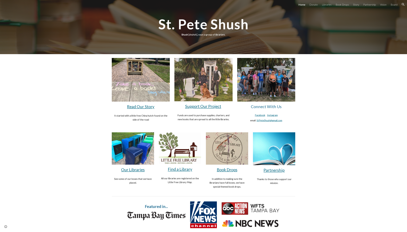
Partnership (274, 170)
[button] (403, 4)
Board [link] (394, 4)
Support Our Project (203, 106)
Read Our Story (140, 106)
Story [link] (356, 4)
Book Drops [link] (342, 4)
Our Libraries (133, 169)
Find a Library (180, 169)
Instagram (272, 115)
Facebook (260, 115)
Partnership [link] (369, 4)
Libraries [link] (326, 4)
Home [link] (301, 4)
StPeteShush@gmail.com (269, 120)
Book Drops (227, 169)
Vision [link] (383, 4)
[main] (203, 27)
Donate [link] (313, 4)
